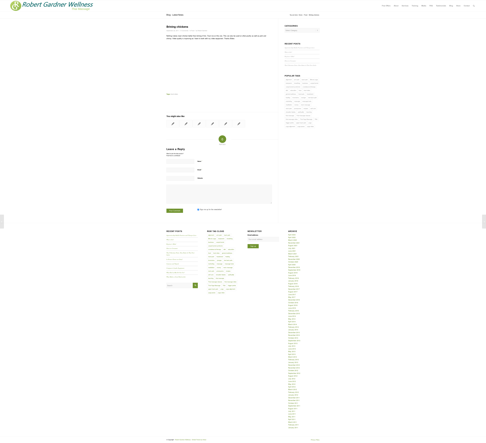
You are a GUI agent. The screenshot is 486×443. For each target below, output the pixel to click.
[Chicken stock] (238, 123)
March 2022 (292, 240)
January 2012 (293, 395)
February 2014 (293, 327)
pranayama (297, 108)
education (293, 90)
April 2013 (292, 354)
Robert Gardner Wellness (183, 440)
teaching (309, 112)
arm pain (296, 79)
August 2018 (292, 283)
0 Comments (184, 31)
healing (288, 97)
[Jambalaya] (212, 123)
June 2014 (292, 316)
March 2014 (292, 324)
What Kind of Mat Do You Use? (175, 272)
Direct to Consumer (290, 61)
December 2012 (294, 365)
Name (199, 161)
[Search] (473, 5)
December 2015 (294, 313)
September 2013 (294, 340)
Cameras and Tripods (172, 264)
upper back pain (301, 123)
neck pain (289, 108)
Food (192, 31)
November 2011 (294, 400)
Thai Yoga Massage (306, 119)
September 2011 (294, 406)
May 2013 (291, 351)
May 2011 (291, 416)
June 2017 (292, 294)
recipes (305, 108)
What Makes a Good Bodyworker (176, 277)
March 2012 (292, 389)
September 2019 (294, 270)
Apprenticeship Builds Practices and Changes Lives (300, 48)
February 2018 (293, 286)
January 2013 (293, 362)
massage (297, 101)
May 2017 (291, 297)
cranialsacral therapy (309, 87)
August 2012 (292, 376)
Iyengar (303, 97)
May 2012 (291, 384)
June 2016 (292, 308)
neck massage (305, 105)
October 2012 (293, 370)
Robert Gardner (202, 31)
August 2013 (292, 343)
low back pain (312, 97)
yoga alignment (290, 126)
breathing (297, 83)
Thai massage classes (303, 115)
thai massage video (292, 119)
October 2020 (293, 262)
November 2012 (294, 368)
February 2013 (293, 359)
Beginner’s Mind (289, 56)
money (296, 105)
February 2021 (293, 256)
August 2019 (292, 272)
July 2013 (291, 346)
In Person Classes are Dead (174, 259)
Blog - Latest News (174, 14)
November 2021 (294, 243)
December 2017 (294, 289)
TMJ (316, 119)
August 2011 (292, 408)
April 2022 (292, 237)
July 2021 (291, 248)
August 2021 (292, 245)
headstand (310, 94)
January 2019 (293, 281)
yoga (309, 123)
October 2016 (293, 302)
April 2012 (292, 387)
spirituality (301, 112)
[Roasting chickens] (172, 123)
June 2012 (292, 381)
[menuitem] (386, 5)
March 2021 (292, 253)
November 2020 (294, 259)
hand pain (301, 94)
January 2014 (293, 329)
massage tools (306, 101)
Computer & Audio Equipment (175, 268)
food (300, 90)
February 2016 (293, 310)
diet (287, 90)
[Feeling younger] (2, 222)
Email (199, 169)
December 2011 (294, 397)
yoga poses (301, 126)
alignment (289, 79)
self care (313, 108)
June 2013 (292, 349)
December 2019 (294, 267)
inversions (295, 97)
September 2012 (294, 373)
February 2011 (293, 425)
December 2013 (294, 332)
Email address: (253, 235)
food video (174, 94)
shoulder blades (291, 112)
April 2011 (292, 419)
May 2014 (291, 319)
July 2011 (291, 411)
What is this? (288, 52)
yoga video (310, 126)
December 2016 (294, 300)
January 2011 (293, 427)
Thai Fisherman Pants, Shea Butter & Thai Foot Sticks (300, 65)
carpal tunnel (314, 83)
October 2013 (293, 338)
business (305, 83)
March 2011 (292, 422)
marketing (289, 101)
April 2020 (292, 264)
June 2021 (292, 251)
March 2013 (292, 357)
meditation (289, 105)
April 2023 (292, 234)
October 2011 (293, 403)
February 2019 (293, 278)
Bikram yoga (314, 79)
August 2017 (292, 291)
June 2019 (292, 275)
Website (200, 178)
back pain (305, 79)
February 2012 (293, 392)
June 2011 (292, 414)
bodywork (289, 83)
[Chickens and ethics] (199, 123)
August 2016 (292, 305)
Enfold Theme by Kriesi (199, 440)
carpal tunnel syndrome (293, 87)
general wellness (291, 94)
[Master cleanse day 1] (186, 123)
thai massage (290, 115)
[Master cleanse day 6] (225, 123)
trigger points (290, 123)
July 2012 (291, 378)
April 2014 (292, 321)
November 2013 (294, 335)
